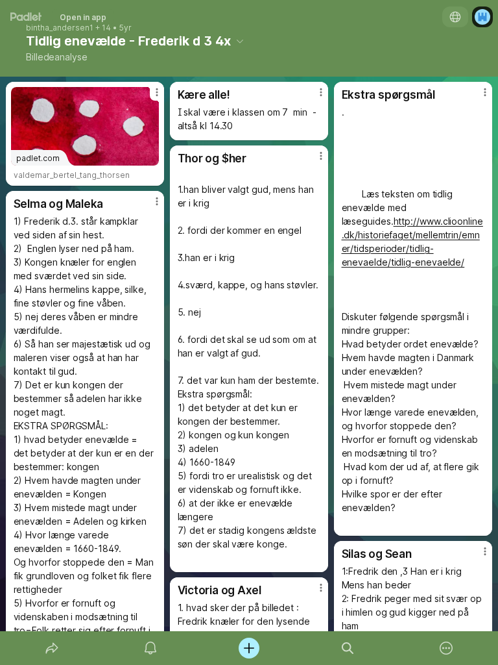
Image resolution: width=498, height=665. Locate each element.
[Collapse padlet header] (240, 41)
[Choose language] (455, 16)
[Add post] (249, 648)
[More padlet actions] (446, 648)
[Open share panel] (52, 648)
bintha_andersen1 (59, 27)
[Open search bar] (348, 648)
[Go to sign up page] (482, 16)
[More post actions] (148, 97)
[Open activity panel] (150, 648)
